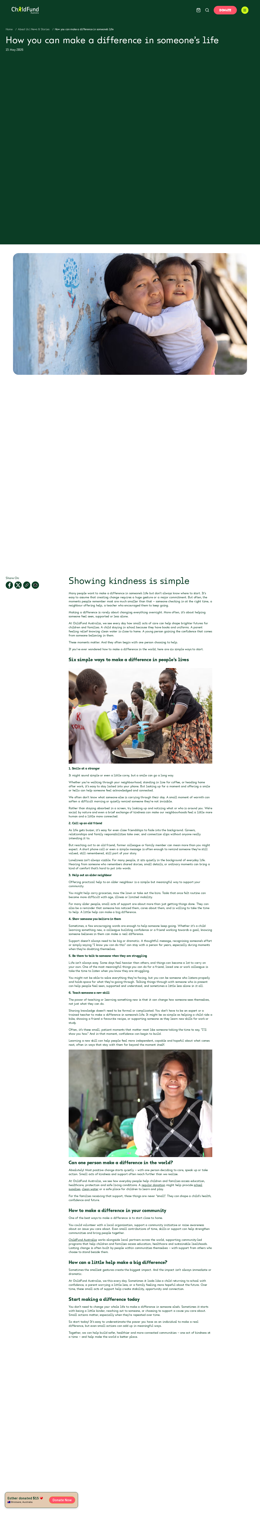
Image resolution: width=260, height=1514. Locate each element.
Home (9, 29)
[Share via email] (35, 585)
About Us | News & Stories (34, 29)
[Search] (207, 10)
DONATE (225, 10)
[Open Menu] (245, 10)
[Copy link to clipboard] (26, 585)
